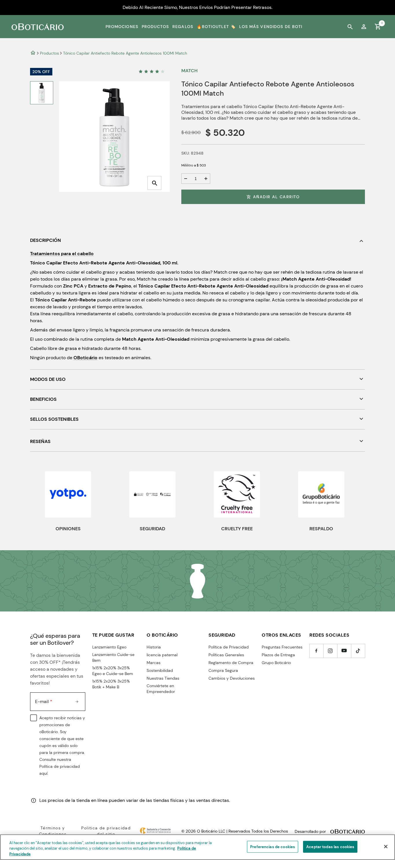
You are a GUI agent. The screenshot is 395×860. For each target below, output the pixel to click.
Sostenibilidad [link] (160, 670)
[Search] (350, 26)
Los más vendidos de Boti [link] (270, 26)
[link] (363, 26)
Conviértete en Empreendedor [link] (161, 688)
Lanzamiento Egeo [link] (109, 647)
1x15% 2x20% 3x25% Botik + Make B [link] (111, 684)
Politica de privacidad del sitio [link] (106, 831)
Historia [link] (154, 647)
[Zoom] (154, 183)
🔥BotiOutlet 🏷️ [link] (216, 26)
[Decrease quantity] (186, 179)
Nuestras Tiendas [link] (163, 678)
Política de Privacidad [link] (228, 647)
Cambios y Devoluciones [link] (231, 678)
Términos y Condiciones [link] (53, 831)
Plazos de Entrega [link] (278, 654)
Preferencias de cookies (272, 846)
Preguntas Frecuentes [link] (282, 647)
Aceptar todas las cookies (330, 846)
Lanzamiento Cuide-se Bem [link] (113, 657)
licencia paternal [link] (162, 654)
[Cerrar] (385, 846)
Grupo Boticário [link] (276, 662)
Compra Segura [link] (223, 670)
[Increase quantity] (206, 179)
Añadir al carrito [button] (276, 196)
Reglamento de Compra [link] (230, 662)
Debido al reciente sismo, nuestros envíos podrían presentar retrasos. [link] (197, 7)
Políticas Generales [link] (226, 654)
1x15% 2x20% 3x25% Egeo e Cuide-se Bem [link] (112, 670)
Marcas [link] (153, 662)
